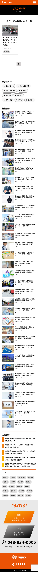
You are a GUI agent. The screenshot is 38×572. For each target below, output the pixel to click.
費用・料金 (14, 491)
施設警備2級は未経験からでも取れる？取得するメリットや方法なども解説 (20, 459)
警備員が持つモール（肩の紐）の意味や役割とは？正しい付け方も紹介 (20, 446)
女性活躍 (20, 495)
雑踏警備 (28, 482)
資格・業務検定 (11, 90)
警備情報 (30, 477)
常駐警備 (19, 486)
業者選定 (13, 482)
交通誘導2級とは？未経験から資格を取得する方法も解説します (20, 440)
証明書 (4, 486)
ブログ (20, 100)
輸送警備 (13, 495)
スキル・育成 (21, 477)
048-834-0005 (22, 542)
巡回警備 (28, 495)
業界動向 (24, 90)
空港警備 (21, 491)
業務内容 (11, 486)
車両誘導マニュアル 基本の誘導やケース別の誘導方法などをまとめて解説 (20, 452)
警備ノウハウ (10, 86)
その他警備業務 (24, 86)
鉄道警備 (5, 491)
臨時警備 (5, 495)
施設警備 (8, 95)
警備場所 (20, 482)
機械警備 (27, 486)
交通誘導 (19, 95)
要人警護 (29, 491)
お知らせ (31, 100)
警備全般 (5, 477)
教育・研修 (9, 100)
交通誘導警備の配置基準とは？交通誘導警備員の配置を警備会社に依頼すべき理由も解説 (20, 465)
